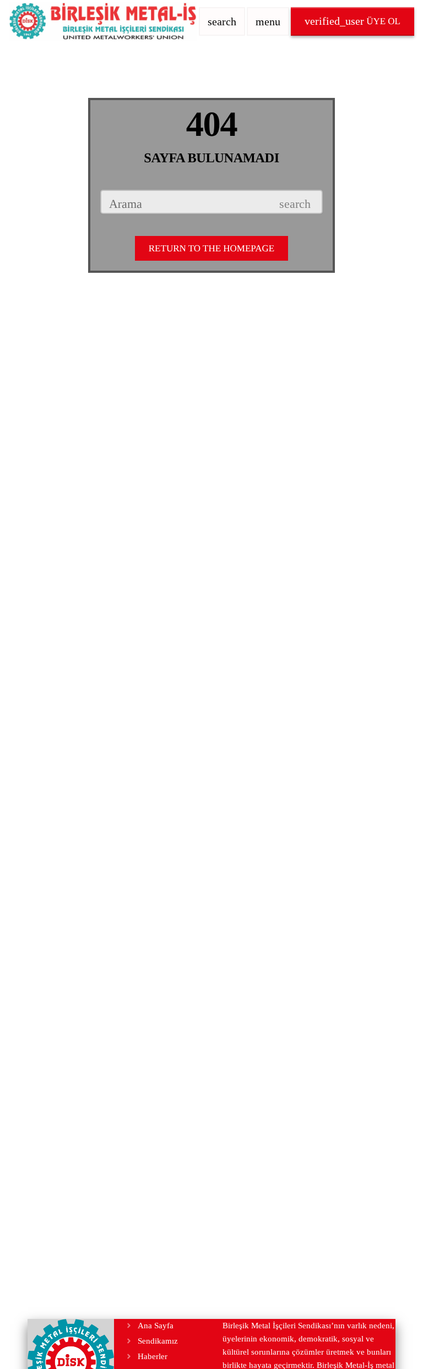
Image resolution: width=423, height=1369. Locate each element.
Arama (125, 204)
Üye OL (352, 21)
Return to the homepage (211, 248)
